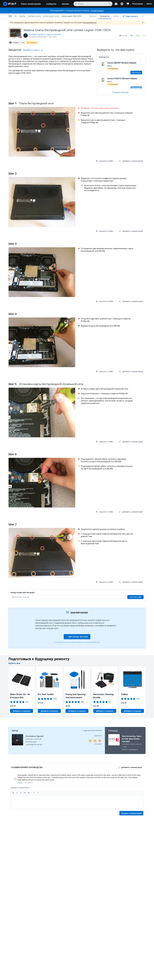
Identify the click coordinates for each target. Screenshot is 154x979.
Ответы (116, 16)
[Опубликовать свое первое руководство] (90, 741)
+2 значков (98, 744)
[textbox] (77, 802)
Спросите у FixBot (106, 161)
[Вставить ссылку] (24, 792)
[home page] (9, 4)
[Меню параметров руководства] (143, 16)
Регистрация (137, 4)
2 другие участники (53, 34)
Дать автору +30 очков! (78, 637)
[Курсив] (17, 792)
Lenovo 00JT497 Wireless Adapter (121, 63)
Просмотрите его (89, 22)
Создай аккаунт (97, 10)
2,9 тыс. (125, 36)
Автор (15, 730)
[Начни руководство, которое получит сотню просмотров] (100, 741)
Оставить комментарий (131, 813)
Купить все (14, 663)
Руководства (104, 16)
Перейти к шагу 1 (32, 50)
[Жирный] (13, 792)
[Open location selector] (122, 4)
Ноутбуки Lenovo (34, 16)
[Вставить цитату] (28, 792)
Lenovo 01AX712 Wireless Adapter (122, 78)
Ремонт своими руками (31, 4)
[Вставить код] (21, 792)
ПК (16, 16)
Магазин (65, 4)
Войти (149, 4)
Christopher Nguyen (36, 34)
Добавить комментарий (130, 171)
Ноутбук (22, 16)
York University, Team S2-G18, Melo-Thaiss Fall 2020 (131, 739)
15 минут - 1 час (18, 42)
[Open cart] (127, 4)
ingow (19, 783)
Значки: (98, 736)
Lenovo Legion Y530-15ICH (72, 16)
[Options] (10, 16)
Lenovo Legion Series (51, 16)
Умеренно (33, 42)
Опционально (114, 68)
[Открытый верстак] (116, 4)
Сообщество (51, 4)
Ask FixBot (134, 597)
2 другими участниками (92, 730)
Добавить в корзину (21, 711)
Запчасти (92, 16)
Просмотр (136, 72)
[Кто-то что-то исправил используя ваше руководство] (95, 741)
